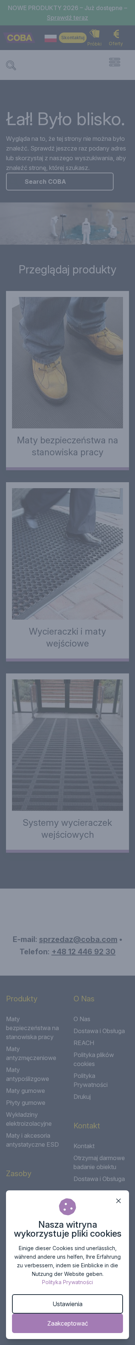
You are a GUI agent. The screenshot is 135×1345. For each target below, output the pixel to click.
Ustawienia (67, 1304)
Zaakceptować (67, 1323)
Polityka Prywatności (67, 1282)
